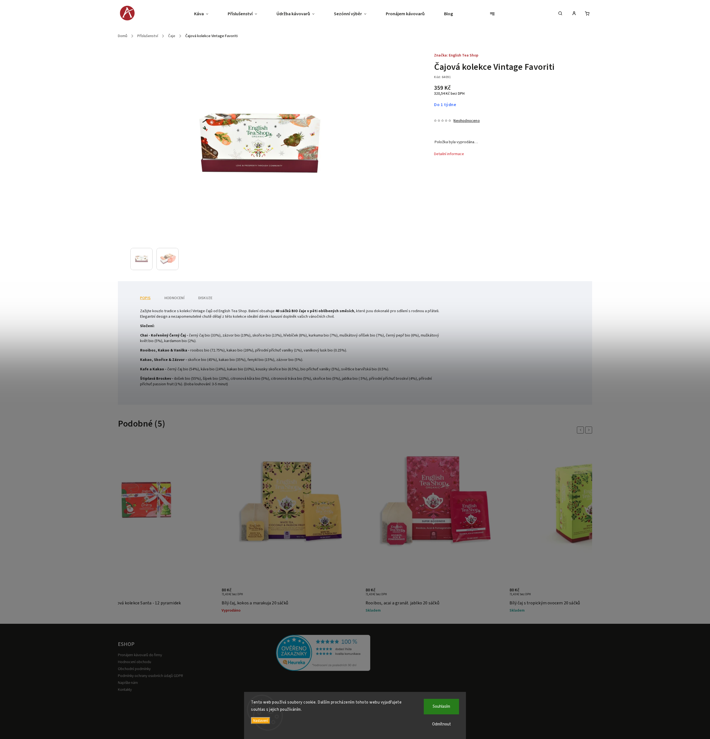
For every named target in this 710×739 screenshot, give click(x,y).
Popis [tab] (145, 298)
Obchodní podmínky (134, 669)
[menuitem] (206, 14)
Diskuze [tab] (205, 298)
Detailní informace (449, 154)
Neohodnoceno (466, 121)
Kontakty (125, 689)
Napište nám (128, 683)
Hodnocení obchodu (134, 662)
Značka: (456, 55)
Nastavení (260, 720)
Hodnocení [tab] (174, 298)
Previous (581, 430)
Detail (206, 594)
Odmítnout (441, 724)
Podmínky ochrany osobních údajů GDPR (150, 676)
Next (589, 430)
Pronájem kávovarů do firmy (140, 655)
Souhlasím (441, 706)
